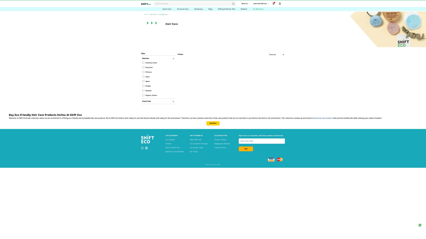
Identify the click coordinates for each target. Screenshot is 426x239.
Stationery (198, 9)
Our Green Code (196, 148)
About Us (245, 3)
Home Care (167, 9)
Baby (210, 9)
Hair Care (153, 14)
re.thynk (194, 152)
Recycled (149, 67)
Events (168, 144)
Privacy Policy (220, 140)
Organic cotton (151, 95)
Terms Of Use (220, 148)
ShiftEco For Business (175, 152)
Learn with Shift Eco (260, 3)
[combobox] (194, 3)
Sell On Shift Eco (173, 148)
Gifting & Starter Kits (226, 9)
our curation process (199, 144)
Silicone (149, 72)
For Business (258, 9)
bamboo (149, 91)
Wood (148, 81)
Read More (213, 123)
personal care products (324, 118)
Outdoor (244, 9)
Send (245, 149)
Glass (148, 77)
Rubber (148, 86)
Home (146, 14)
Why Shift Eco (196, 140)
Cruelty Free (163, 14)
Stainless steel (151, 63)
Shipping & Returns (222, 144)
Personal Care (183, 9)
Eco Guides (170, 140)
